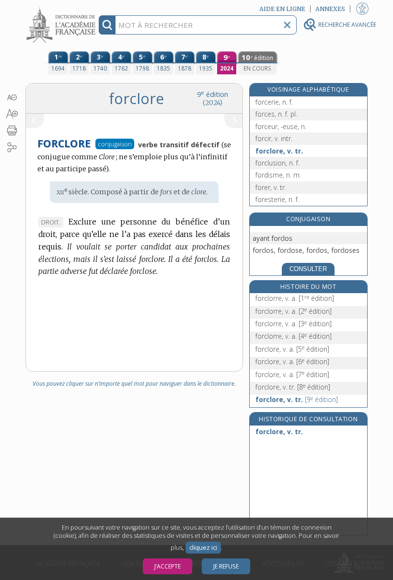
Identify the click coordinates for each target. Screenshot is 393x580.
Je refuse (226, 566)
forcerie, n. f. (274, 102)
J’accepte (167, 566)
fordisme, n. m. (278, 174)
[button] (11, 97)
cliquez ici (203, 548)
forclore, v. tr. (279, 150)
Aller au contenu (62, 8)
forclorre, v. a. (294, 298)
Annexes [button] (330, 8)
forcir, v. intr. (273, 138)
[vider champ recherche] (287, 25)
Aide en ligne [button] (282, 8)
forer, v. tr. (270, 187)
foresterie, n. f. (277, 199)
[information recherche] (107, 25)
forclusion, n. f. (277, 162)
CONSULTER (308, 268)
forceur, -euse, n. (280, 126)
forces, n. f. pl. (276, 113)
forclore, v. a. (292, 349)
